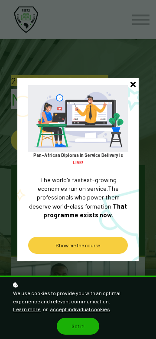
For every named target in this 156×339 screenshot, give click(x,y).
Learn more (27, 309)
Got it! (78, 326)
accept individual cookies (80, 309)
